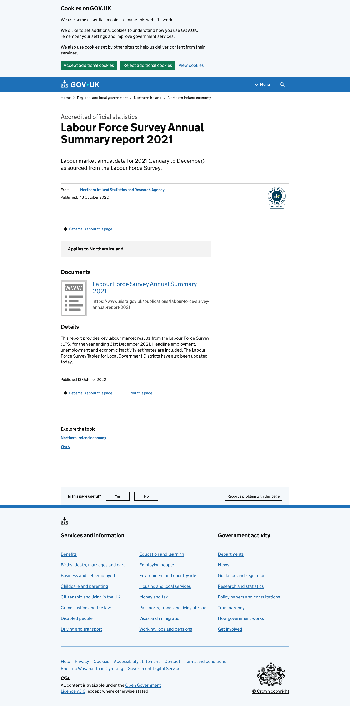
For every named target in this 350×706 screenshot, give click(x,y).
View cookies (191, 65)
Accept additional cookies (89, 65)
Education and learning (161, 554)
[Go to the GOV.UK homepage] (80, 84)
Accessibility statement (137, 661)
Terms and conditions (205, 661)
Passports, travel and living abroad (173, 607)
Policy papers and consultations (249, 597)
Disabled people (77, 618)
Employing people (156, 565)
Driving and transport (81, 629)
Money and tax (153, 597)
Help (65, 661)
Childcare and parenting (84, 586)
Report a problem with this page (253, 496)
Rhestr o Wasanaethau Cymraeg (92, 668)
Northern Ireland (147, 97)
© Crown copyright (270, 691)
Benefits (69, 554)
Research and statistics (241, 586)
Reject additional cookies (147, 65)
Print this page (140, 393)
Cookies (101, 661)
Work (65, 446)
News (223, 565)
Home (66, 97)
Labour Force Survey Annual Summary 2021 (145, 287)
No (151, 496)
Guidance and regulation (241, 575)
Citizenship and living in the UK (90, 597)
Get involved (230, 629)
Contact (172, 661)
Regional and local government (102, 97)
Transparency (231, 607)
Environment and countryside (167, 575)
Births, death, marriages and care (93, 565)
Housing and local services (165, 586)
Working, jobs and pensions (165, 629)
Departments (231, 554)
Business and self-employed (88, 575)
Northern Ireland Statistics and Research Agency (122, 189)
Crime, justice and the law (86, 607)
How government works (241, 618)
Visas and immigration (160, 618)
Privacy (82, 661)
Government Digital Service (154, 668)
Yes (122, 496)
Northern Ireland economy (189, 97)
